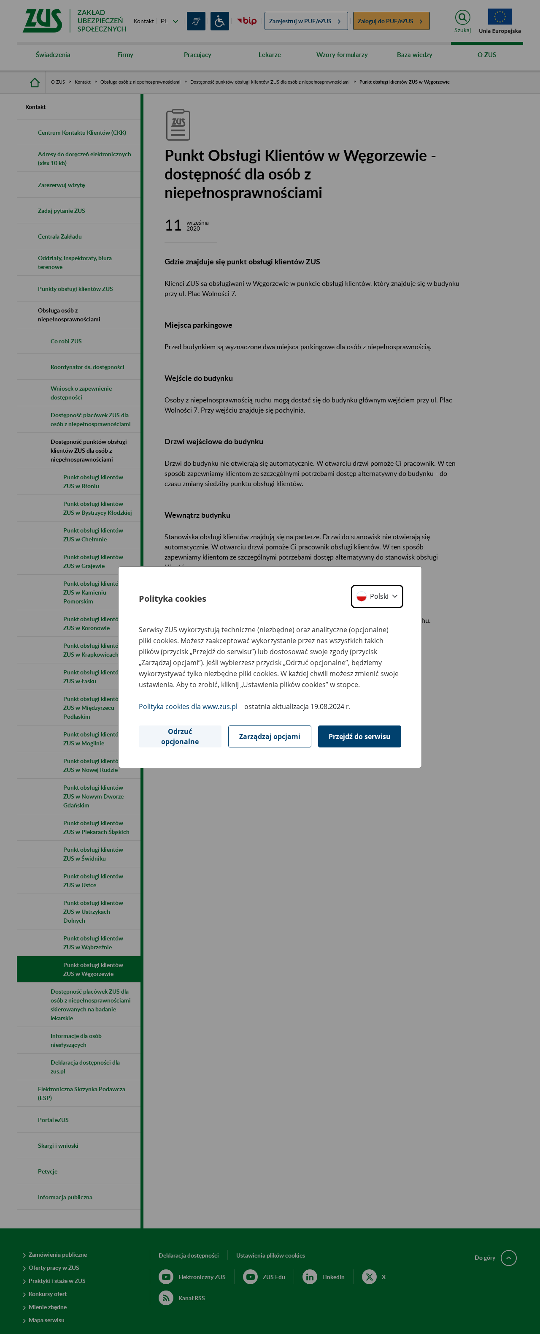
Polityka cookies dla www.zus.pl (188, 706)
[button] (377, 596)
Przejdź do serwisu (360, 736)
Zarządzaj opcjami (269, 736)
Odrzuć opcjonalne (180, 736)
